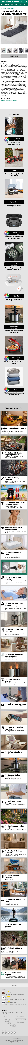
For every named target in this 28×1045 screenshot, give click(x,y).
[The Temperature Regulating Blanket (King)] (14, 385)
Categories (6, 4)
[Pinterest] (12, 1032)
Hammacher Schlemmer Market (8, 8)
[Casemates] (14, 1025)
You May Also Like (14, 408)
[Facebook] (3, 1032)
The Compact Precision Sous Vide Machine (14, 331)
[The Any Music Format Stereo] (14, 197)
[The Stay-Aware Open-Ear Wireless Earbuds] (14, 229)
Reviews (4, 989)
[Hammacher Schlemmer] (11, 1)
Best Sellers (14, 4)
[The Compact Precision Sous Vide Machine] (14, 323)
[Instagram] (6, 1032)
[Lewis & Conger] (20, 1016)
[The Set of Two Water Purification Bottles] (14, 135)
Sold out (14, 56)
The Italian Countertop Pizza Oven (14, 362)
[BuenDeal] (20, 1022)
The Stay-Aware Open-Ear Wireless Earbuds (14, 237)
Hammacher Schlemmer (6, 7)
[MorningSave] (20, 1019)
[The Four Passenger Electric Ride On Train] (14, 166)
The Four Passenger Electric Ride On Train (14, 174)
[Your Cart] (26, 1)
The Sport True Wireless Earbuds (14, 300)
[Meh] (8, 1019)
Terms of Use (17, 1042)
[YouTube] (9, 1032)
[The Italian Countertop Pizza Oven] (14, 354)
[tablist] (14, 50)
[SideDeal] (8, 1022)
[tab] (3, 50)
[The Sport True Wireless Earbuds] (14, 291)
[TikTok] (15, 1032)
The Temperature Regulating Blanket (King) (14, 393)
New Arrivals (22, 4)
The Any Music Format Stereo (14, 206)
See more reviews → (6, 1005)
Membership (4, 1010)
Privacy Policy (11, 1042)
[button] (2, 4)
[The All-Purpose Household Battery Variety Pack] (14, 260)
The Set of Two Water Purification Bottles (14, 143)
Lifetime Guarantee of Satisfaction (9, 100)
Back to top (14, 985)
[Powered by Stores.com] (14, 1038)
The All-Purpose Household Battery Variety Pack (14, 268)
